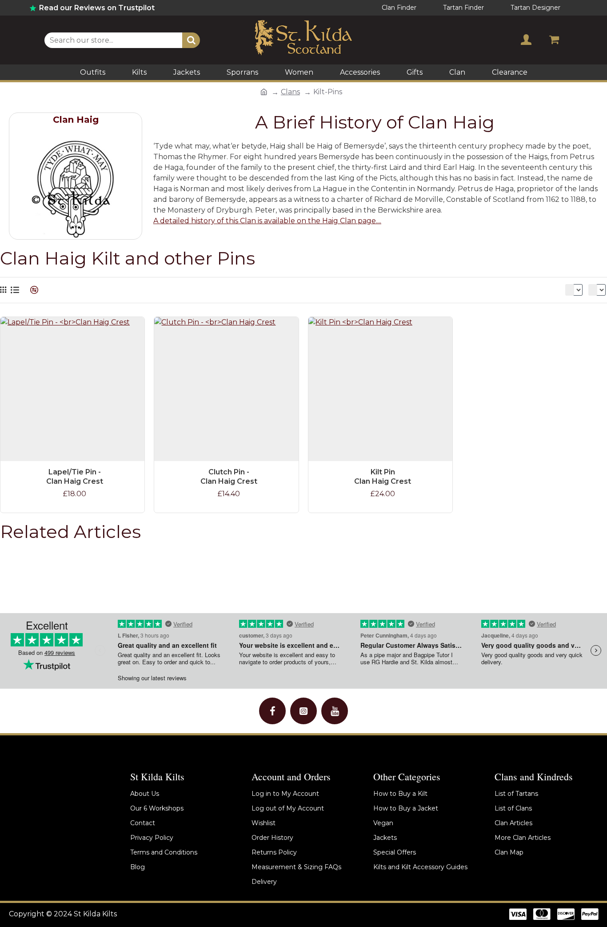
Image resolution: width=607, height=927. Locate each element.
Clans (290, 92)
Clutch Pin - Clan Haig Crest (228, 477)
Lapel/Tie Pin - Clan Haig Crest (74, 477)
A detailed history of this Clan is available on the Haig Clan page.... (267, 221)
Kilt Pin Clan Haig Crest (382, 477)
